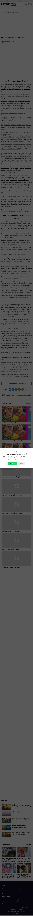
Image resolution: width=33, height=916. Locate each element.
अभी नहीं (21, 463)
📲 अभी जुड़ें (12, 463)
